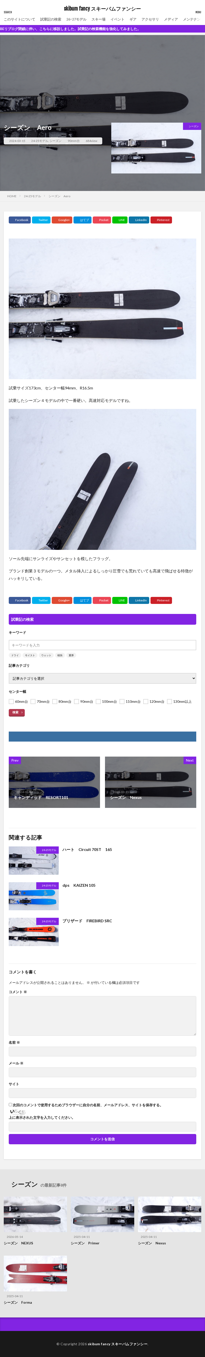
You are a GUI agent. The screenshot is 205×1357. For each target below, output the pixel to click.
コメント (18, 992)
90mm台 (74, 141)
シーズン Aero (59, 196)
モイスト (30, 655)
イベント (117, 19)
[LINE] (120, 219)
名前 (14, 1042)
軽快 (60, 655)
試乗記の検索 (50, 19)
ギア (133, 19)
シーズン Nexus (152, 1243)
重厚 (71, 655)
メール (16, 1063)
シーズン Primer (85, 1243)
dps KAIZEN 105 (79, 885)
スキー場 (99, 19)
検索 (15, 712)
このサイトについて (19, 19)
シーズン (56, 141)
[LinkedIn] (139, 219)
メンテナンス (193, 19)
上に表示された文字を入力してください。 (42, 1117)
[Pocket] (102, 219)
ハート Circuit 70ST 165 (87, 849)
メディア (171, 19)
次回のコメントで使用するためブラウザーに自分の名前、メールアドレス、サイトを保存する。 (88, 1105)
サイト (14, 1084)
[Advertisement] (102, 70)
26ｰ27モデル (76, 19)
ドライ (15, 655)
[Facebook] (20, 219)
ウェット (46, 655)
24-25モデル (39, 141)
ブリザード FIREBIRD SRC (87, 920)
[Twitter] (41, 219)
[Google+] (62, 219)
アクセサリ (150, 19)
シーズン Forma (18, 1302)
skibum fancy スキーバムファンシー (102, 8)
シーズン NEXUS (18, 1243)
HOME (11, 196)
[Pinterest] (161, 219)
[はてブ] (83, 219)
